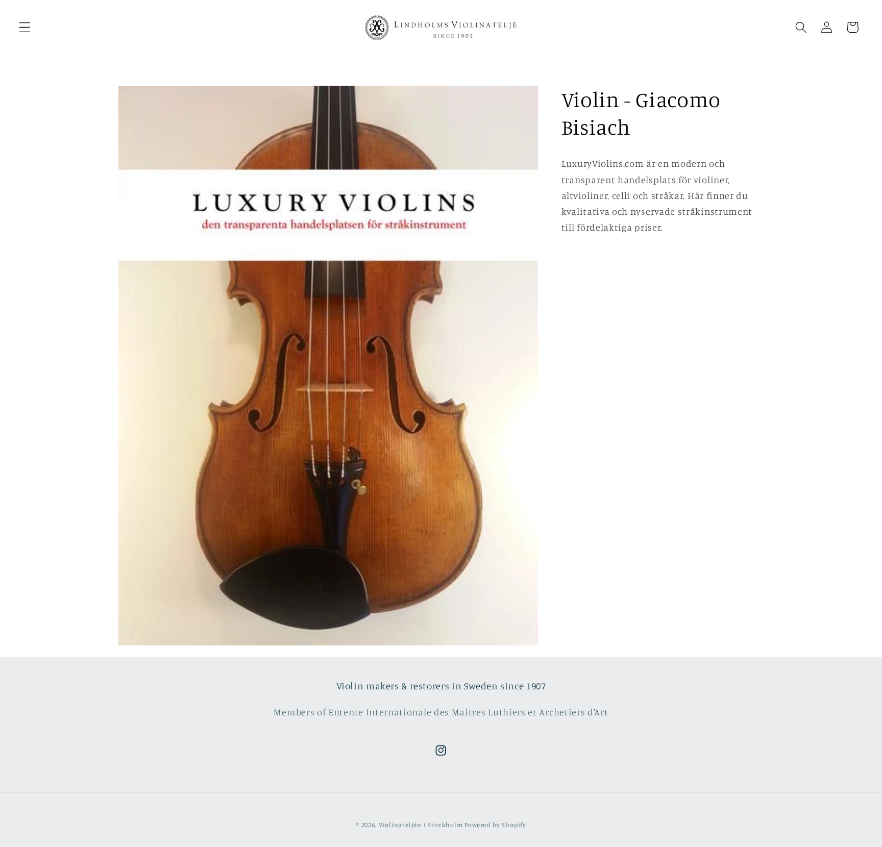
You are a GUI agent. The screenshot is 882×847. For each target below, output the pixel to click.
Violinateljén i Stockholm (421, 825)
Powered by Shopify (495, 825)
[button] (25, 27)
